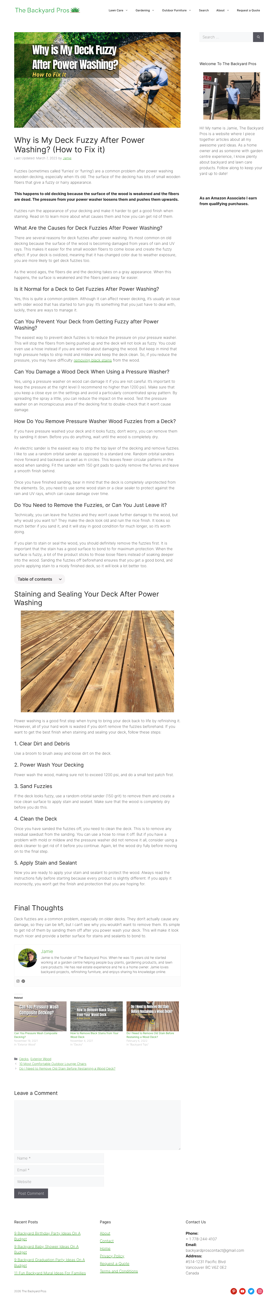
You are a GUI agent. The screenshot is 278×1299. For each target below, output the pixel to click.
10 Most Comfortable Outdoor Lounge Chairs (52, 1064)
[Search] (258, 37)
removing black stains (93, 360)
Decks (24, 1059)
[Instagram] (18, 981)
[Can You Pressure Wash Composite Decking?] (40, 1016)
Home (105, 1248)
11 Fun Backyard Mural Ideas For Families (50, 1273)
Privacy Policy (112, 1256)
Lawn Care (116, 10)
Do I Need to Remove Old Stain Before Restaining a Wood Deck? (67, 1068)
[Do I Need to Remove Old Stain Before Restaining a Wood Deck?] (153, 1016)
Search (204, 10)
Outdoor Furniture (174, 10)
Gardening (143, 10)
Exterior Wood (40, 1059)
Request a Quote (248, 10)
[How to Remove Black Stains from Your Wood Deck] (96, 1016)
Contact (107, 1241)
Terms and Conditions (119, 1271)
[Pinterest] (23, 981)
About (220, 10)
